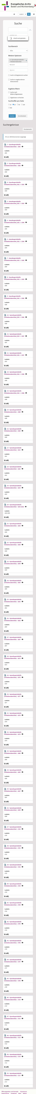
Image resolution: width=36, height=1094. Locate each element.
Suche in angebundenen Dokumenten (17, 80)
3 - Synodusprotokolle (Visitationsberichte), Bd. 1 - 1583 (14, 202)
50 (19, 105)
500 (11, 108)
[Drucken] (6, 157)
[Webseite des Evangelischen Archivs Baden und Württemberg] (18, 6)
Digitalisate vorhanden (17, 97)
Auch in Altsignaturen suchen (19, 75)
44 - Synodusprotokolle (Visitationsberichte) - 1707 (12, 961)
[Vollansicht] (4, 157)
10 (10, 105)
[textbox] (18, 29)
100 (24, 105)
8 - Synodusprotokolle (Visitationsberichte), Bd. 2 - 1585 (14, 278)
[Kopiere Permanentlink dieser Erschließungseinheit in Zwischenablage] (8, 157)
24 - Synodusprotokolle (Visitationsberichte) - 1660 (12, 582)
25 (15, 105)
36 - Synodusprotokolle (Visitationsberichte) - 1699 (12, 809)
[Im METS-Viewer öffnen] (22, 147)
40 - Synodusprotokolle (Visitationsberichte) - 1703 (12, 885)
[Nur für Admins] (14, 14)
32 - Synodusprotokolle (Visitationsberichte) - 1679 (12, 733)
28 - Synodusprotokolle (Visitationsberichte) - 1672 (12, 657)
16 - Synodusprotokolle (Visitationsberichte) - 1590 (12, 430)
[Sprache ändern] (28, 14)
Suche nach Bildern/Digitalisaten (16, 93)
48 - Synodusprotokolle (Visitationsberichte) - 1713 (12, 1037)
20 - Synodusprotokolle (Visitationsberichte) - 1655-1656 (14, 506)
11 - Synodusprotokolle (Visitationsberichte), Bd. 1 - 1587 (14, 354)
